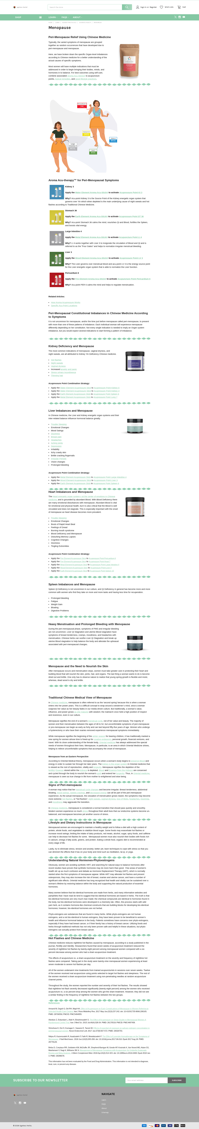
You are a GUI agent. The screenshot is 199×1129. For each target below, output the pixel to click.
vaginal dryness (108, 799)
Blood (101, 770)
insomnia (145, 799)
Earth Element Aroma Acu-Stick (90, 216)
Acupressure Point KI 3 (130, 192)
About (76, 17)
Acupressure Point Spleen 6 (106, 394)
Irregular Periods (58, 459)
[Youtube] (184, 17)
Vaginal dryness (58, 366)
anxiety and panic (69, 369)
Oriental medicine (107, 742)
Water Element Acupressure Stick (75, 388)
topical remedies (62, 79)
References (54, 1003)
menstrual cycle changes (87, 789)
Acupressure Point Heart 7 (99, 562)
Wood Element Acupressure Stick (75, 480)
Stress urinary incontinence (63, 372)
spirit (99, 773)
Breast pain (56, 437)
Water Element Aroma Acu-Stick (91, 192)
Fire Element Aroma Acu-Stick (90, 279)
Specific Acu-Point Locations (64, 305)
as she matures (81, 712)
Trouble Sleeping (59, 424)
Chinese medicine (59, 702)
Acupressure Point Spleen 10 (102, 571)
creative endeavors (102, 739)
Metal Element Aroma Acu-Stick (90, 237)
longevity (97, 767)
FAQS (64, 17)
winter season (98, 736)
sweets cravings (77, 793)
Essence (60, 770)
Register (153, 7)
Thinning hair (57, 375)
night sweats (94, 799)
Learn (52, 17)
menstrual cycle (95, 721)
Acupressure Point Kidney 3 (106, 391)
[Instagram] (180, 17)
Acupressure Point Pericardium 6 (102, 558)
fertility (51, 770)
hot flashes (67, 799)
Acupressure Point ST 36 (131, 216)
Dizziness (55, 434)
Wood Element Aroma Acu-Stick (91, 258)
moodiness (58, 802)
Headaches (56, 440)
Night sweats (57, 363)
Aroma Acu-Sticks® (76, 76)
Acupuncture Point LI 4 (130, 237)
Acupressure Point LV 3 (131, 258)
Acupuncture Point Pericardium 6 (134, 279)
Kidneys (83, 770)
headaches (134, 799)
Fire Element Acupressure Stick (73, 558)
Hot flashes (56, 360)
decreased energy (98, 793)
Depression (56, 446)
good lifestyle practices (85, 79)
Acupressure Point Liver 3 (106, 480)
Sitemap (105, 1112)
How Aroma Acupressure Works (65, 302)
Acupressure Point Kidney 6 (106, 388)
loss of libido (122, 799)
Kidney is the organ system (114, 764)
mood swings (63, 793)
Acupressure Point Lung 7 (105, 397)
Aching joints (57, 443)
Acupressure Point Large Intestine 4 (110, 477)
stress (85, 811)
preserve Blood (138, 761)
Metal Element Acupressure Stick (75, 397)
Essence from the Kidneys (121, 770)
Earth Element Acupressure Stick (75, 394)
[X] (175, 17)
